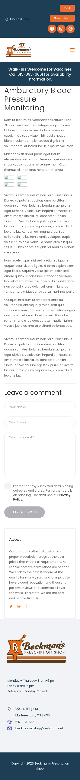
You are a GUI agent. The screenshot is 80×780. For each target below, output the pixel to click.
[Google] (70, 29)
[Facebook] (52, 29)
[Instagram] (61, 29)
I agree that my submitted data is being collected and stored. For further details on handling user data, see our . (43, 493)
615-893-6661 (25, 722)
